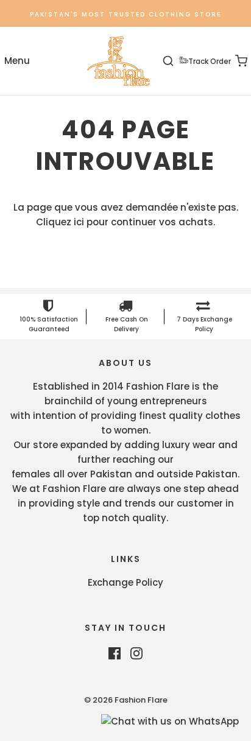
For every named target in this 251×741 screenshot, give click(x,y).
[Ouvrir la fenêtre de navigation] (17, 61)
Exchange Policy (125, 582)
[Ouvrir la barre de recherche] (175, 61)
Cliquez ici (60, 222)
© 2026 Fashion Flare (126, 700)
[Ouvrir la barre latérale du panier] (234, 61)
